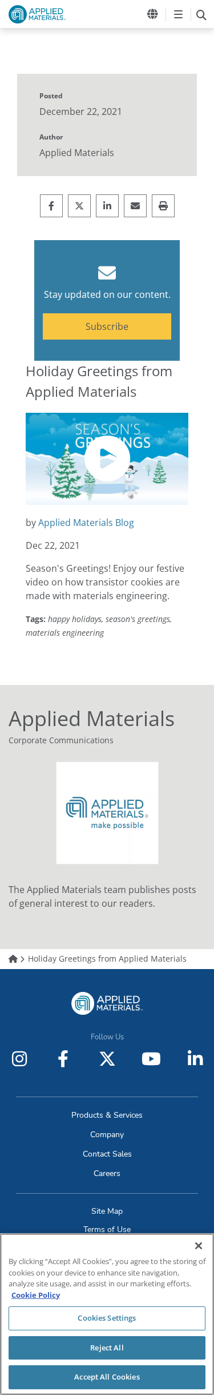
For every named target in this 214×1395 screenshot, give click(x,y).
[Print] (163, 205)
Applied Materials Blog (86, 522)
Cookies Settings (107, 1318)
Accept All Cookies (106, 1377)
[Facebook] (63, 1059)
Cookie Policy (35, 1295)
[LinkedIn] (195, 1059)
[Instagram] (19, 1059)
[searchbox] (201, 14)
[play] (107, 458)
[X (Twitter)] (107, 1059)
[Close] (198, 1245)
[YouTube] (151, 1059)
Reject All (106, 1347)
